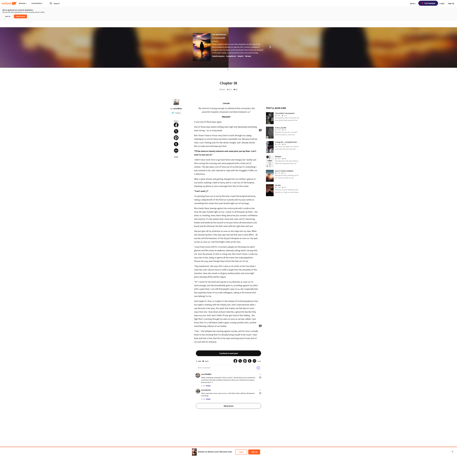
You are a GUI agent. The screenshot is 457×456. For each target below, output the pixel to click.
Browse (22, 3)
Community (36, 3)
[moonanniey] (197, 391)
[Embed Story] (176, 150)
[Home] (9, 3)
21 (236, 89)
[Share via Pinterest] (176, 137)
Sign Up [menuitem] (451, 3)
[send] (258, 368)
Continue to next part (228, 353)
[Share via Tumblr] (176, 144)
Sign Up (254, 452)
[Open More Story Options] (176, 157)
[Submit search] (51, 3)
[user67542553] (197, 375)
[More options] (260, 374)
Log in (241, 452)
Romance (215, 41)
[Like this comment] (260, 378)
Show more (228, 406)
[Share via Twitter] (176, 131)
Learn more (20, 16)
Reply (208, 386)
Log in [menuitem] (442, 3)
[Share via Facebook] (176, 124)
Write (412, 3)
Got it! (7, 16)
